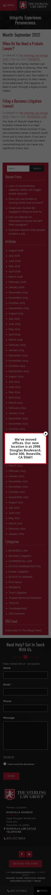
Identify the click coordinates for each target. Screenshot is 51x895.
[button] (45, 434)
